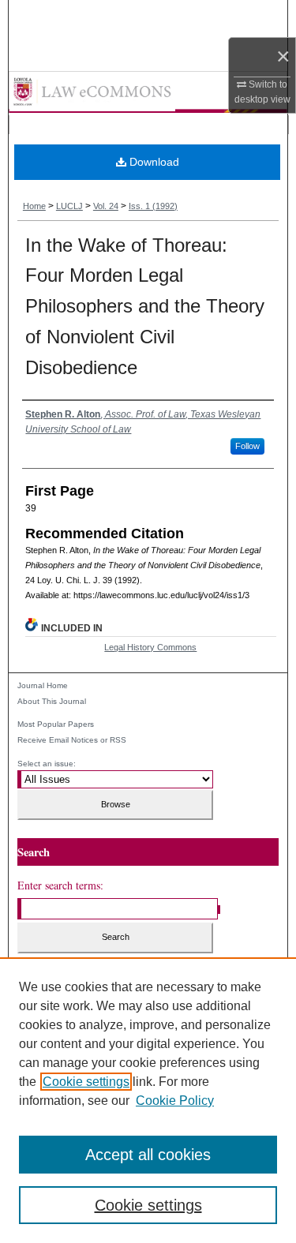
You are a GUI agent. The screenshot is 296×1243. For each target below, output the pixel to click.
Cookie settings (86, 1081)
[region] (148, 1100)
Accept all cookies (148, 1154)
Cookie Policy (175, 1100)
